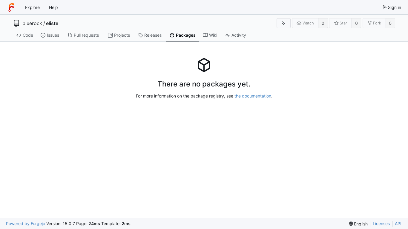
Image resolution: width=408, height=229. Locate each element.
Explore (32, 7)
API (398, 223)
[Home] (11, 7)
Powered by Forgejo (25, 223)
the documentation (252, 95)
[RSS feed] (284, 23)
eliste (52, 23)
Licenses (381, 223)
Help (53, 7)
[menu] (358, 223)
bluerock (32, 23)
